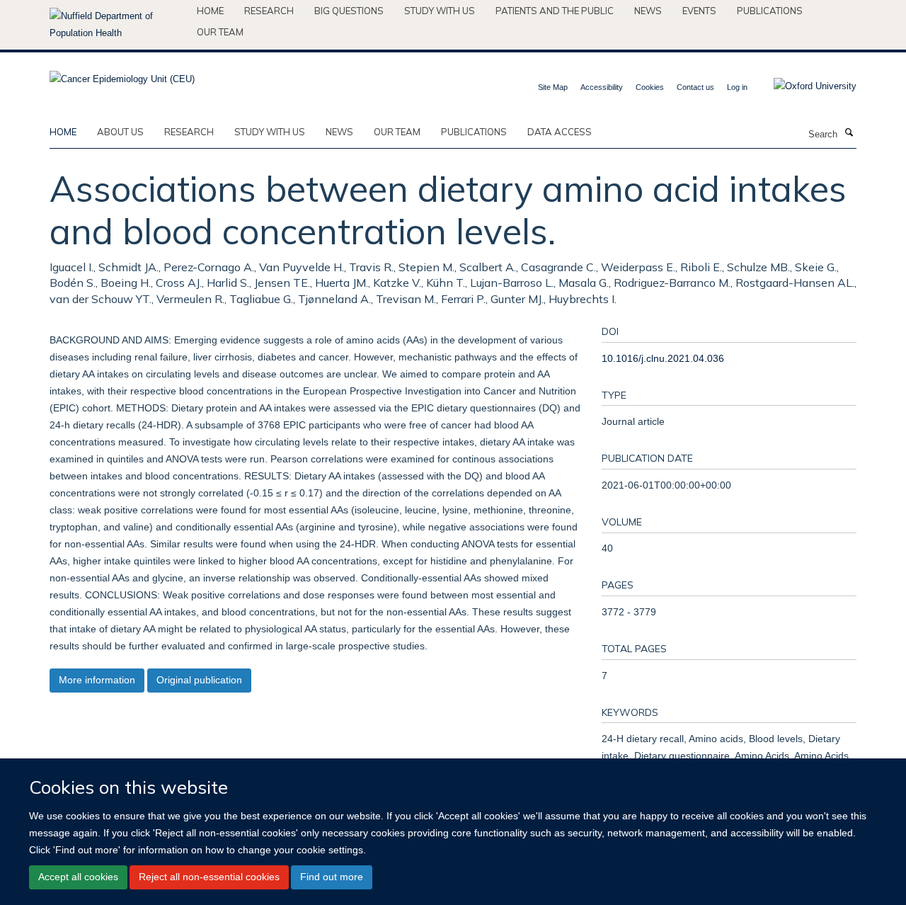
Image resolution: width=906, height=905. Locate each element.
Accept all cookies (78, 876)
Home (210, 10)
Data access (559, 131)
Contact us (695, 87)
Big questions (349, 10)
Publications (770, 10)
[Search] (848, 133)
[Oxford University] (804, 86)
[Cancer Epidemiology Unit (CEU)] (122, 74)
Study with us (439, 10)
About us (120, 131)
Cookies (650, 87)
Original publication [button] (199, 679)
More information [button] (97, 679)
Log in (737, 87)
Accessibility (601, 87)
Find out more (331, 876)
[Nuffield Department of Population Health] (118, 25)
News (648, 10)
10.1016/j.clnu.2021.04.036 (663, 358)
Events (699, 10)
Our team (220, 32)
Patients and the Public (554, 10)
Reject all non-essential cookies (209, 876)
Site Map (553, 87)
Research (269, 10)
